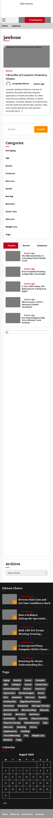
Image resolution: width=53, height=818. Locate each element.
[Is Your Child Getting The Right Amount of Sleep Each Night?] (13, 286)
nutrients (20, 714)
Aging (6, 680)
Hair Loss (10, 181)
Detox (41, 693)
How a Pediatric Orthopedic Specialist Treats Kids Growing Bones (31, 617)
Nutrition (10, 204)
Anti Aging (11, 150)
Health (9, 188)
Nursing (9, 196)
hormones (9, 705)
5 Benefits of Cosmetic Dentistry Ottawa (26, 77)
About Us (14, 814)
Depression (9, 693)
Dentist (27, 688)
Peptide (23, 718)
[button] (22, 20)
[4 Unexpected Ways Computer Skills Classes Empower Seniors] (9, 645)
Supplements (10, 731)
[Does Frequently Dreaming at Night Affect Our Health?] (13, 272)
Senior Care (11, 211)
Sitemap (39, 814)
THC (26, 735)
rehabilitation (32, 722)
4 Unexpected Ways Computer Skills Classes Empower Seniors (33, 647)
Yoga (8, 234)
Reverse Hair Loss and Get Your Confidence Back (34, 601)
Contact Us (27, 814)
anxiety (17, 680)
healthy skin (10, 701)
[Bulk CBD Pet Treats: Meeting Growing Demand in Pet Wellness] (9, 630)
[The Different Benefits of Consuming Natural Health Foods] (13, 256)
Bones (28, 680)
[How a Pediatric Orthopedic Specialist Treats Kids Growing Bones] (9, 614)
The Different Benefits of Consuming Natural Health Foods (34, 258)
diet (6, 697)
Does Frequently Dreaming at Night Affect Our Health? (33, 273)
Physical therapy (12, 722)
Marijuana (23, 705)
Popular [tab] (11, 245)
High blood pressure (30, 701)
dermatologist (26, 693)
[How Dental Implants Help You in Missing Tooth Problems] (13, 318)
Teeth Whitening (12, 735)
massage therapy (40, 705)
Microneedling (29, 710)
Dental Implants (11, 688)
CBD (7, 158)
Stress (33, 727)
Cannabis (40, 680)
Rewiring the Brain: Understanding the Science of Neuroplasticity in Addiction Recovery (30, 663)
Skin (45, 722)
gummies (16, 697)
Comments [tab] (42, 245)
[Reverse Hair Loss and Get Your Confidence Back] (9, 599)
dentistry (40, 688)
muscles (7, 714)
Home (5, 814)
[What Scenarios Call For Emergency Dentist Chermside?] (13, 302)
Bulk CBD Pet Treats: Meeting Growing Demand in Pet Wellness (33, 632)
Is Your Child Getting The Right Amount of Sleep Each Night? (34, 288)
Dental (9, 70)
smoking (21, 727)
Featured (10, 173)
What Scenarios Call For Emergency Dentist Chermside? (32, 304)
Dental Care (41, 684)
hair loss (30, 697)
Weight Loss (11, 226)
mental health (10, 710)
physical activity (39, 718)
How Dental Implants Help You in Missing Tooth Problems (33, 320)
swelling (25, 731)
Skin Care (10, 219)
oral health (9, 718)
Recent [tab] (26, 245)
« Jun (4, 803)
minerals (44, 710)
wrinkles (8, 739)
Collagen (16, 684)
